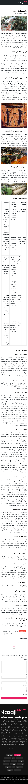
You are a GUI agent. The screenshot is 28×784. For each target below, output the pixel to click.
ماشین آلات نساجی (8, 633)
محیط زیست (8, 767)
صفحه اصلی (25, 9)
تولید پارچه (5, 631)
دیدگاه (25, 659)
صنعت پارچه (23, 633)
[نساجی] (22, 1)
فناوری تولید (21, 761)
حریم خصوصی (3, 749)
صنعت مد (14, 761)
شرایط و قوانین (11, 749)
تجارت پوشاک (20, 764)
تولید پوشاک (7, 758)
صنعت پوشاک (19, 758)
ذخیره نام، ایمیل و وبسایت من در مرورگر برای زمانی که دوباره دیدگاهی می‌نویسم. (14, 693)
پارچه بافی (10, 631)
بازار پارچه (16, 631)
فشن (13, 758)
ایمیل (25, 680)
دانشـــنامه (19, 9)
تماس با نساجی (18, 749)
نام (26, 674)
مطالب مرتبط (23, 638)
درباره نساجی (24, 749)
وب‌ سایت (25, 685)
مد (13, 767)
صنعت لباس (19, 767)
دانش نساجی (17, 770)
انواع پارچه (13, 764)
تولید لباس (6, 764)
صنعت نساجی (16, 633)
